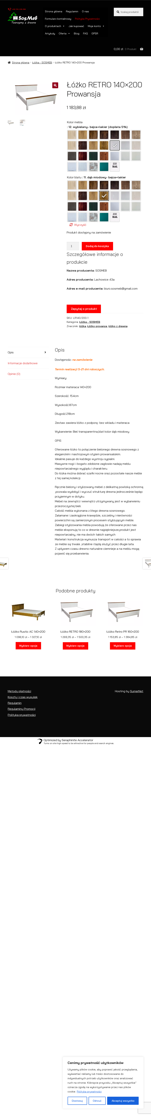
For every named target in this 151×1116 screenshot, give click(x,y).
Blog (76, 33)
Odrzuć (97, 1100)
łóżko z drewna (117, 326)
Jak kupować (76, 26)
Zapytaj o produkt (84, 309)
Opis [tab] (11, 352)
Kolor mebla (74, 122)
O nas (85, 11)
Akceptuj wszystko (123, 1100)
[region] (103, 1083)
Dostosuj (77, 1100)
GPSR (95, 33)
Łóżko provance (97, 326)
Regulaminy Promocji (21, 709)
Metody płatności (19, 691)
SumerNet (136, 691)
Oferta (62, 33)
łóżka (82, 326)
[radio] (72, 134)
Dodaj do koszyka (97, 246)
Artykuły (50, 33)
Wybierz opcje (28, 645)
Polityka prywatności (89, 1091)
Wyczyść (80, 225)
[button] (55, 85)
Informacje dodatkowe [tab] (23, 363)
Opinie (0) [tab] (14, 374)
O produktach (53, 26)
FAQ (85, 33)
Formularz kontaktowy (58, 18)
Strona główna (53, 11)
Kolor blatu (74, 177)
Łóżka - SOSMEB (42, 62)
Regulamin (72, 11)
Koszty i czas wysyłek (23, 697)
